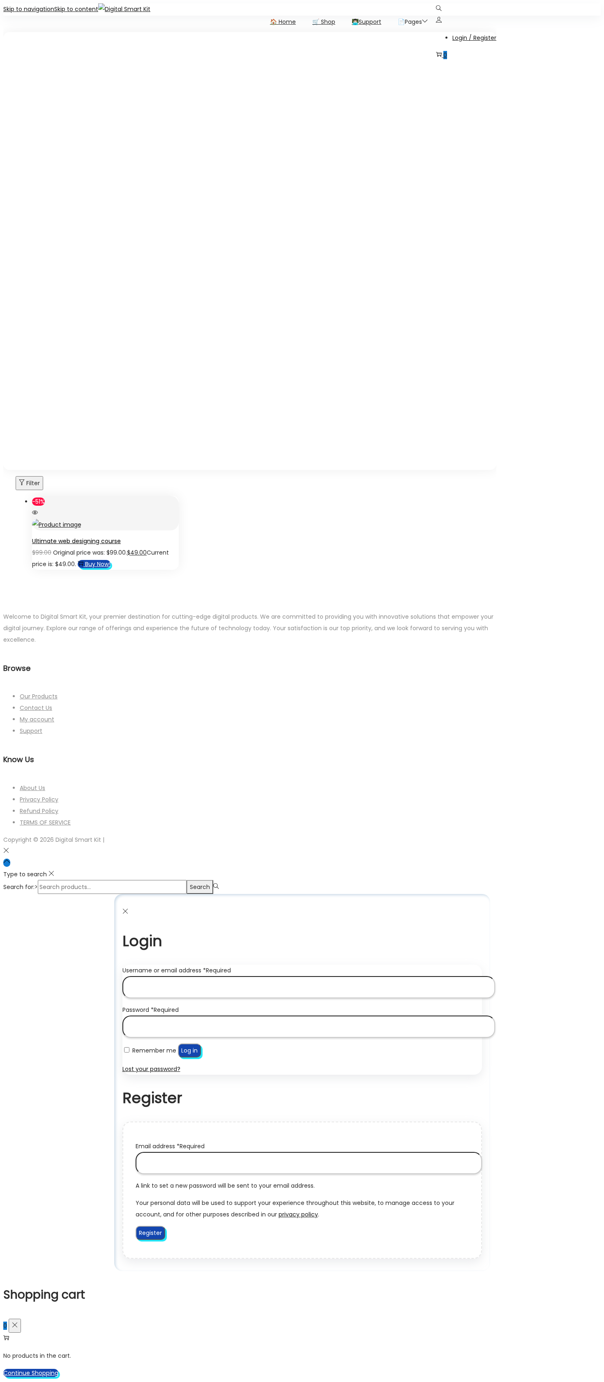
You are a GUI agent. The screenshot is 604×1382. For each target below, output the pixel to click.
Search (200, 887)
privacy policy (298, 1214)
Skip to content (76, 9)
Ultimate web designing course (76, 541)
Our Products (39, 696)
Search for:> (20, 887)
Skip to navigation (28, 9)
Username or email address (176, 970)
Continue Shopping (30, 1373)
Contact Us (36, 708)
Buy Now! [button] (98, 564)
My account (37, 719)
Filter (33, 483)
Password (150, 1010)
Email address (170, 1146)
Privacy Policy (39, 799)
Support (31, 731)
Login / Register (474, 38)
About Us (32, 788)
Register (150, 1233)
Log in (189, 1050)
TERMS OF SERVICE (45, 822)
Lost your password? (151, 1069)
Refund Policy (39, 811)
